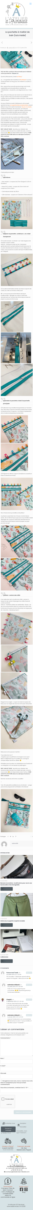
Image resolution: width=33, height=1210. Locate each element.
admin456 (12, 48)
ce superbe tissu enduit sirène (19, 105)
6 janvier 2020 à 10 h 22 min (15, 1017)
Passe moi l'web (12, 973)
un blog (19, 76)
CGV (3, 1192)
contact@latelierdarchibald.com (17, 1172)
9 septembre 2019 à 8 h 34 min (15, 1001)
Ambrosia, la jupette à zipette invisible (12, 921)
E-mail (3, 1066)
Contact (10, 1190)
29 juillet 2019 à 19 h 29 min (15, 986)
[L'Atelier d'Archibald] (16, 14)
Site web (3, 1073)
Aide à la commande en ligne (8, 1196)
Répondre (29, 972)
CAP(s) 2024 (4, 957)
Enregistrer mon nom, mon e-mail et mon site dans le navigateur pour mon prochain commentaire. (16, 1082)
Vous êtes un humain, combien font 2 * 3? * (14, 1087)
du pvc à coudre (27, 107)
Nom (2, 1058)
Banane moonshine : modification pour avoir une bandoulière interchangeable (16, 884)
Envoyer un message (8, 1129)
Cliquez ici (15, 73)
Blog (23, 1192)
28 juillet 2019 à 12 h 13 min (13, 974)
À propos (4, 1188)
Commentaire (5, 1038)
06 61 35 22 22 (17, 1170)
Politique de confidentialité (8, 1193)
